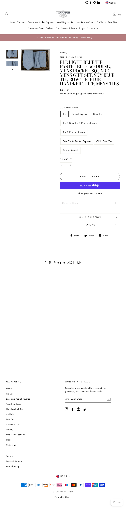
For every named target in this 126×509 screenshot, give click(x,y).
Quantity (66, 159)
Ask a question (90, 217)
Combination (69, 107)
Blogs (82, 28)
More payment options (90, 193)
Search (9, 456)
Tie (64, 114)
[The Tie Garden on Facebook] (72, 409)
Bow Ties (112, 22)
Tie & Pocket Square (74, 132)
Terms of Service (14, 461)
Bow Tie (97, 114)
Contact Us (92, 28)
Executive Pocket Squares (41, 22)
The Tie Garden (71, 57)
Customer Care (35, 28)
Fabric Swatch (70, 150)
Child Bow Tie (104, 141)
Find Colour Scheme (66, 28)
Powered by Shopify (63, 497)
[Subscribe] (109, 399)
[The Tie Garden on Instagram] (66, 409)
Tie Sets (21, 22)
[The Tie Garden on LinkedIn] (84, 409)
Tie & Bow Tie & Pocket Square (80, 123)
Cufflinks (101, 22)
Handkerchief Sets (85, 22)
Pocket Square (79, 114)
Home (12, 22)
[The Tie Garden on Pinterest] (78, 409)
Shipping (77, 93)
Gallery (49, 28)
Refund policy (12, 466)
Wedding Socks (65, 22)
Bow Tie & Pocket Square (77, 141)
